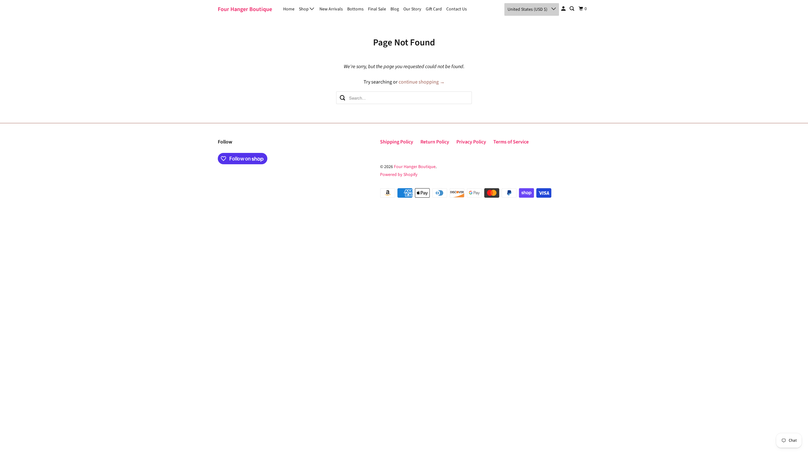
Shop (304, 9)
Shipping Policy (396, 141)
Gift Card (434, 9)
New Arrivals (331, 9)
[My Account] (564, 9)
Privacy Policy (471, 141)
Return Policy (434, 141)
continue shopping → (422, 82)
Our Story (412, 9)
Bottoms (355, 9)
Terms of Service (511, 141)
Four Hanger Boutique (245, 9)
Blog (394, 9)
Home (288, 9)
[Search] (572, 9)
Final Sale (377, 9)
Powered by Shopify (399, 175)
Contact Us (456, 9)
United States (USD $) (528, 9)
